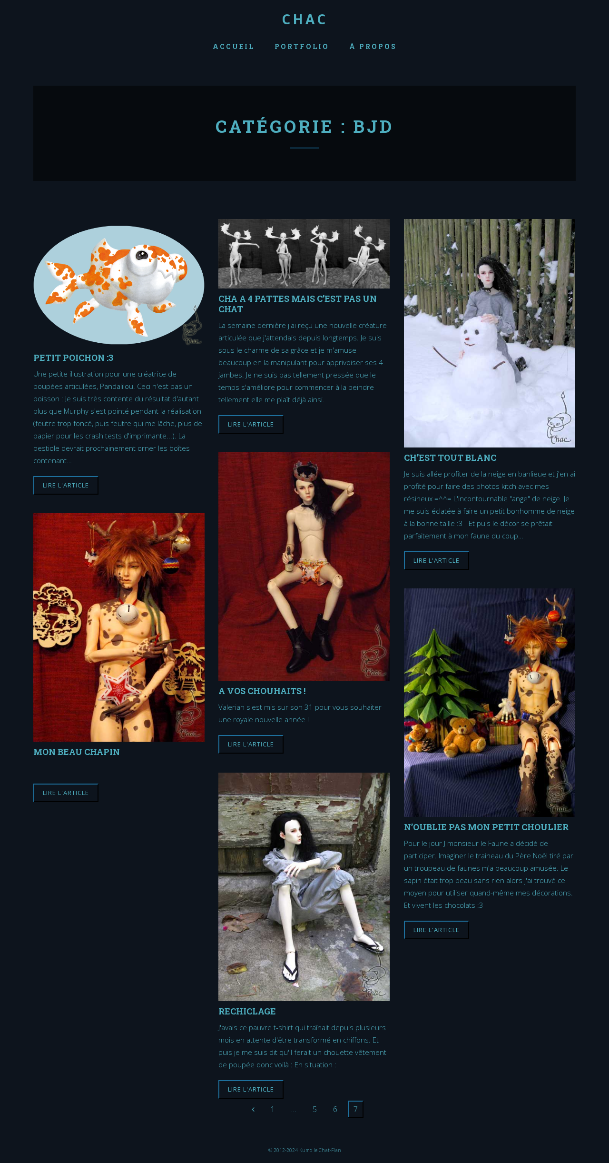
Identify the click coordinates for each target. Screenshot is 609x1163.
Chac (305, 19)
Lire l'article (66, 485)
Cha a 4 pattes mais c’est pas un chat (297, 303)
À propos (373, 46)
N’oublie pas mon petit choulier (486, 826)
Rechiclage (247, 1010)
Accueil (234, 46)
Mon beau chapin (76, 751)
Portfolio (302, 46)
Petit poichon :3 (73, 357)
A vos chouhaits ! (261, 690)
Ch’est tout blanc (450, 457)
